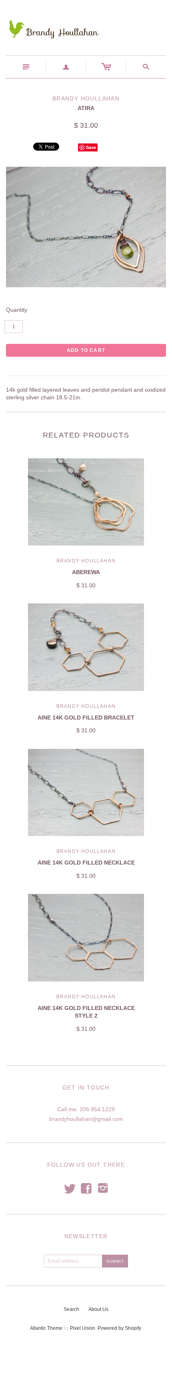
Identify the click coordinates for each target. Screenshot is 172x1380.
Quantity (16, 310)
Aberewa (86, 572)
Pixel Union (82, 1328)
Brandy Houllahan (86, 561)
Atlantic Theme (46, 1328)
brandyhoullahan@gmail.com (86, 1119)
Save (91, 147)
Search (71, 1309)
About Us (98, 1309)
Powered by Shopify (119, 1328)
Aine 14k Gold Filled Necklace (86, 862)
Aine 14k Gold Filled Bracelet (86, 717)
